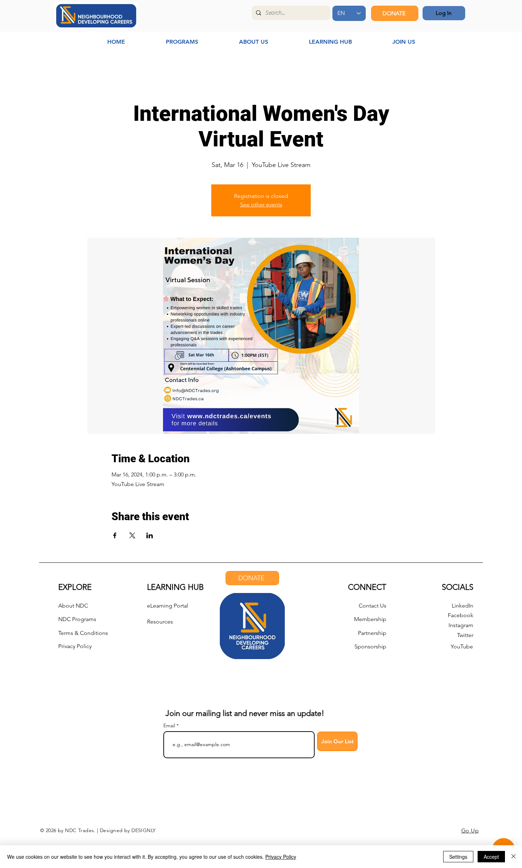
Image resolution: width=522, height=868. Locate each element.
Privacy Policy (280, 856)
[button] (181, 41)
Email (169, 725)
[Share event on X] (132, 535)
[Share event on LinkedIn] (149, 535)
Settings (458, 856)
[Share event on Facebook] (115, 535)
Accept (491, 856)
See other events (261, 204)
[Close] (513, 856)
